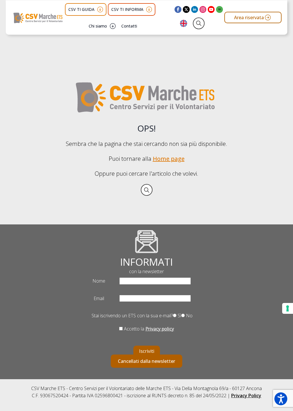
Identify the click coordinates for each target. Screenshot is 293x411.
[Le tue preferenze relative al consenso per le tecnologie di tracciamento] (287, 308)
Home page (169, 159)
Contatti (129, 26)
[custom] (219, 9)
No (189, 315)
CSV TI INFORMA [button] (127, 9)
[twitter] (186, 9)
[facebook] (178, 9)
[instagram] (202, 9)
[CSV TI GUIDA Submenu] (100, 9)
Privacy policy (159, 329)
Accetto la (148, 329)
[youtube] (211, 9)
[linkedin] (194, 9)
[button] (280, 398)
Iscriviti (146, 351)
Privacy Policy (246, 395)
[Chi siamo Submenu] (112, 26)
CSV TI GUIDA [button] (81, 9)
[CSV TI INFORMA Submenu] (149, 9)
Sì (179, 315)
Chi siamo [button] (98, 26)
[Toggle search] (199, 23)
